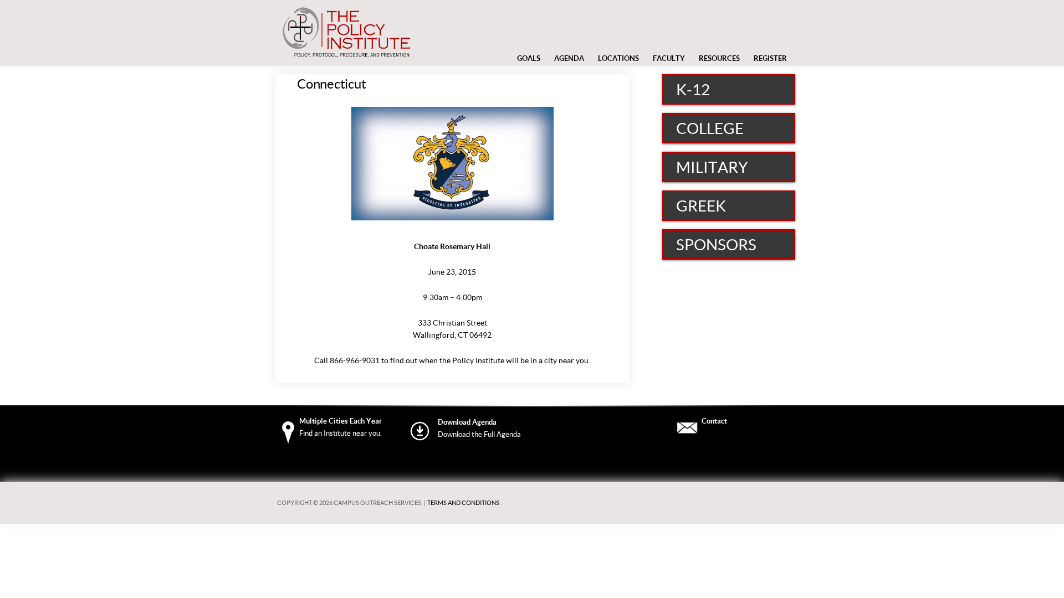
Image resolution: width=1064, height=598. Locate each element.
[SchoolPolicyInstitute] (346, 57)
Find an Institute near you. (340, 433)
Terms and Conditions (463, 502)
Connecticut (331, 83)
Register (770, 58)
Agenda (569, 58)
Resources (719, 58)
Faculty (669, 58)
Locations (618, 61)
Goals (528, 58)
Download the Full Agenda (479, 434)
